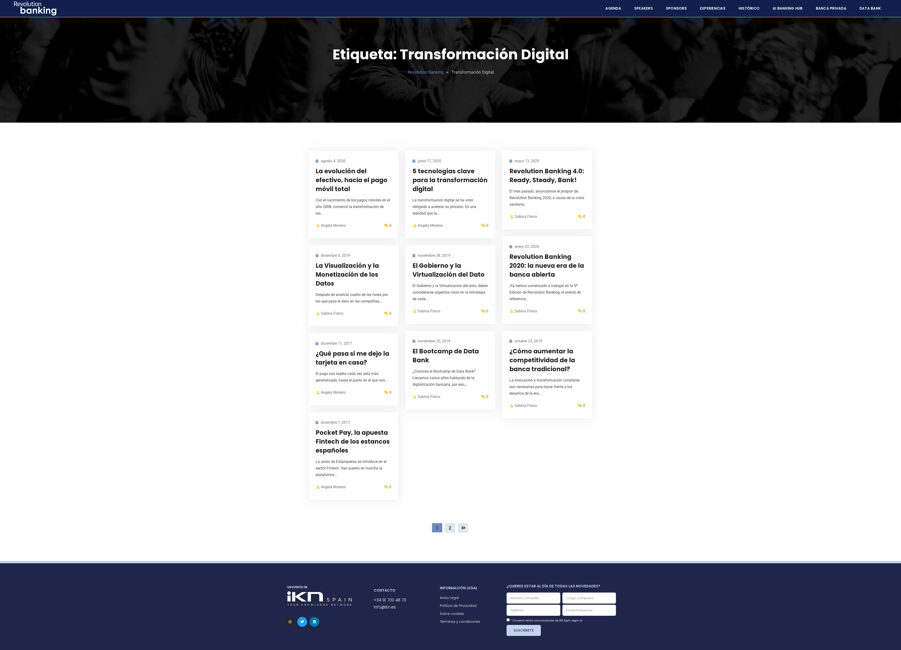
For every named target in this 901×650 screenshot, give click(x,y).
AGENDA (613, 8)
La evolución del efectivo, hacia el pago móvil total (351, 180)
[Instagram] (290, 622)
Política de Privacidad (596, 620)
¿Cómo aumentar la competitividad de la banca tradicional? (542, 360)
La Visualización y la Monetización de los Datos (347, 274)
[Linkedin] (314, 622)
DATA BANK (870, 8)
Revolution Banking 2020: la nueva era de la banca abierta (546, 266)
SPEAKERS (643, 8)
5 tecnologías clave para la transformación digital (450, 180)
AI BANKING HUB (788, 8)
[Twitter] (302, 622)
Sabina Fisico (526, 216)
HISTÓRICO (749, 8)
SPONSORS (676, 8)
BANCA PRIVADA (831, 8)
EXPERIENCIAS (712, 8)
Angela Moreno (333, 225)
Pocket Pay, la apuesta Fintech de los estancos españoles (353, 441)
